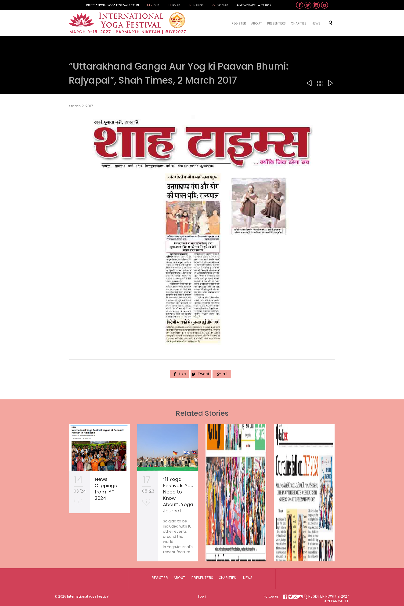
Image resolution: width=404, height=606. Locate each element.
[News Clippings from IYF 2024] (99, 447)
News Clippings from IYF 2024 (106, 488)
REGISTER (160, 577)
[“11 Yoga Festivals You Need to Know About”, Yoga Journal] (167, 447)
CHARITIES (227, 577)
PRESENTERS (202, 577)
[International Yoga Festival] (128, 23)
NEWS (247, 577)
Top (201, 596)
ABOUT (179, 577)
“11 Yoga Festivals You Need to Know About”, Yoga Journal (178, 495)
